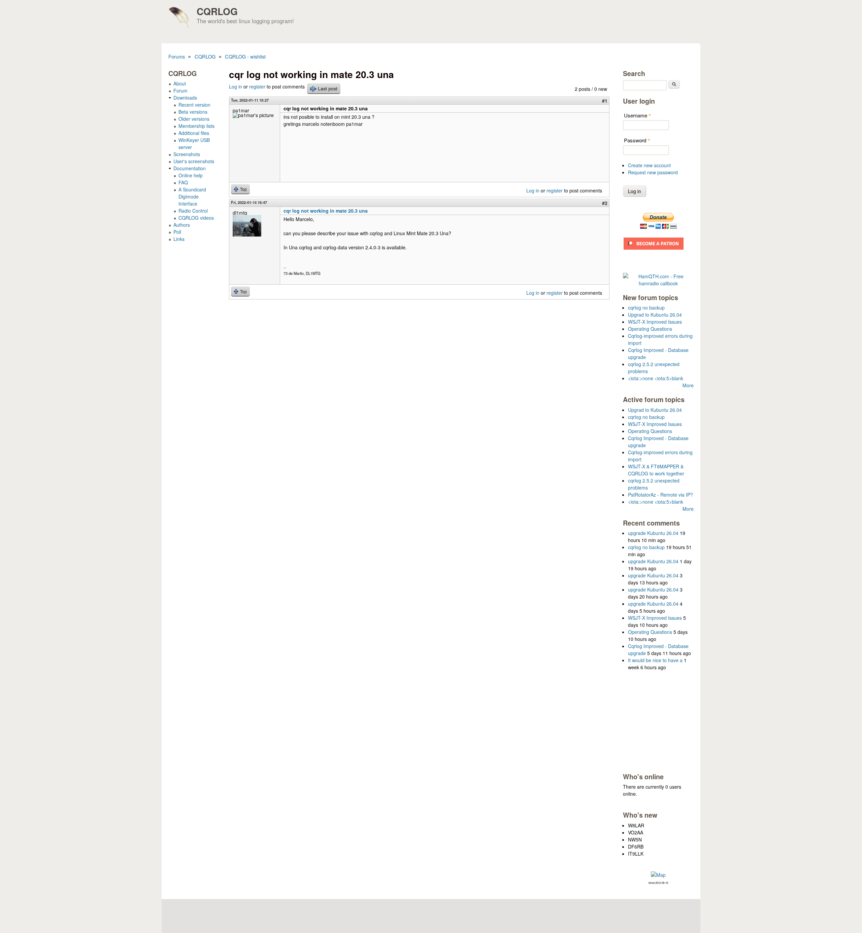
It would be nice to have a (655, 660)
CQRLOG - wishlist (245, 56)
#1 (604, 100)
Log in (235, 86)
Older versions (193, 118)
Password (637, 140)
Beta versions (192, 111)
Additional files (193, 133)
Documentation (189, 168)
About (179, 83)
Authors (181, 224)
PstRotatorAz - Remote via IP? (660, 494)
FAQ (183, 182)
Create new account (649, 165)
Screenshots (186, 154)
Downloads (185, 97)
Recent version (194, 104)
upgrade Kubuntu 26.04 (653, 533)
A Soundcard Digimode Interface (192, 196)
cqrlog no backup (646, 307)
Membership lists (196, 125)
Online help (190, 175)
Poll (177, 231)
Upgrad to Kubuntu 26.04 (655, 314)
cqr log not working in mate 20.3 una (326, 210)
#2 (604, 203)
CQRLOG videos (196, 217)
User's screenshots (193, 161)
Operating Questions (650, 328)
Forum (180, 90)
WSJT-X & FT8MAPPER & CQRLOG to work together (656, 470)
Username (637, 115)
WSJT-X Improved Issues (655, 321)
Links (179, 239)
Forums (176, 56)
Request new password (653, 172)
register (257, 86)
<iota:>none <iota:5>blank (655, 378)
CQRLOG (217, 11)
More (688, 385)
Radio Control (193, 210)
